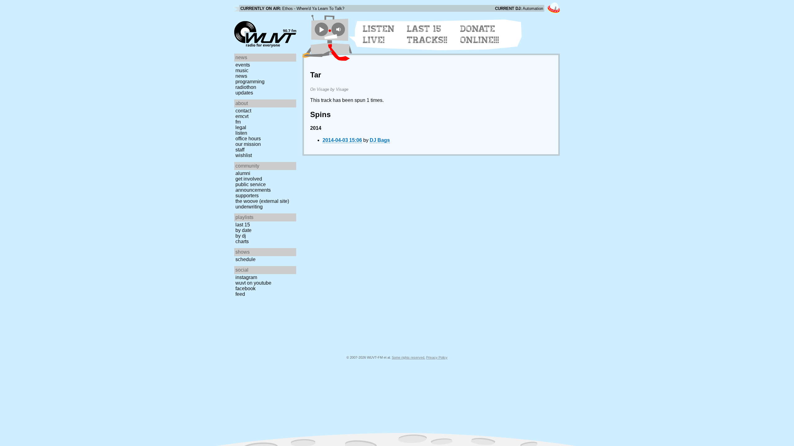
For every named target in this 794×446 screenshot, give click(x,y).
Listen (241, 133)
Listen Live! (379, 34)
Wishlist (243, 155)
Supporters (247, 195)
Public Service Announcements (253, 187)
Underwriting (249, 206)
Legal (240, 127)
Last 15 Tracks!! (427, 34)
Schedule (245, 259)
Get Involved (248, 178)
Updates (244, 92)
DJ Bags (380, 140)
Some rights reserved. (408, 357)
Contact (243, 110)
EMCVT (241, 116)
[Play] (321, 29)
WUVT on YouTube (253, 283)
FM (238, 122)
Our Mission (248, 144)
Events (242, 65)
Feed (240, 294)
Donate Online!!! (479, 34)
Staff (239, 149)
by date (243, 230)
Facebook (245, 288)
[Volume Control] (339, 29)
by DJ (240, 235)
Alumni (242, 173)
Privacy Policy (437, 357)
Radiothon (245, 87)
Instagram (246, 277)
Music (241, 70)
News (241, 76)
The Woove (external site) (262, 201)
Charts (242, 241)
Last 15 (242, 224)
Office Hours (248, 138)
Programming (250, 81)
